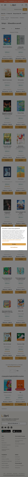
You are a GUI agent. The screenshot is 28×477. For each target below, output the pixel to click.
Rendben (14, 244)
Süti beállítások (13, 247)
